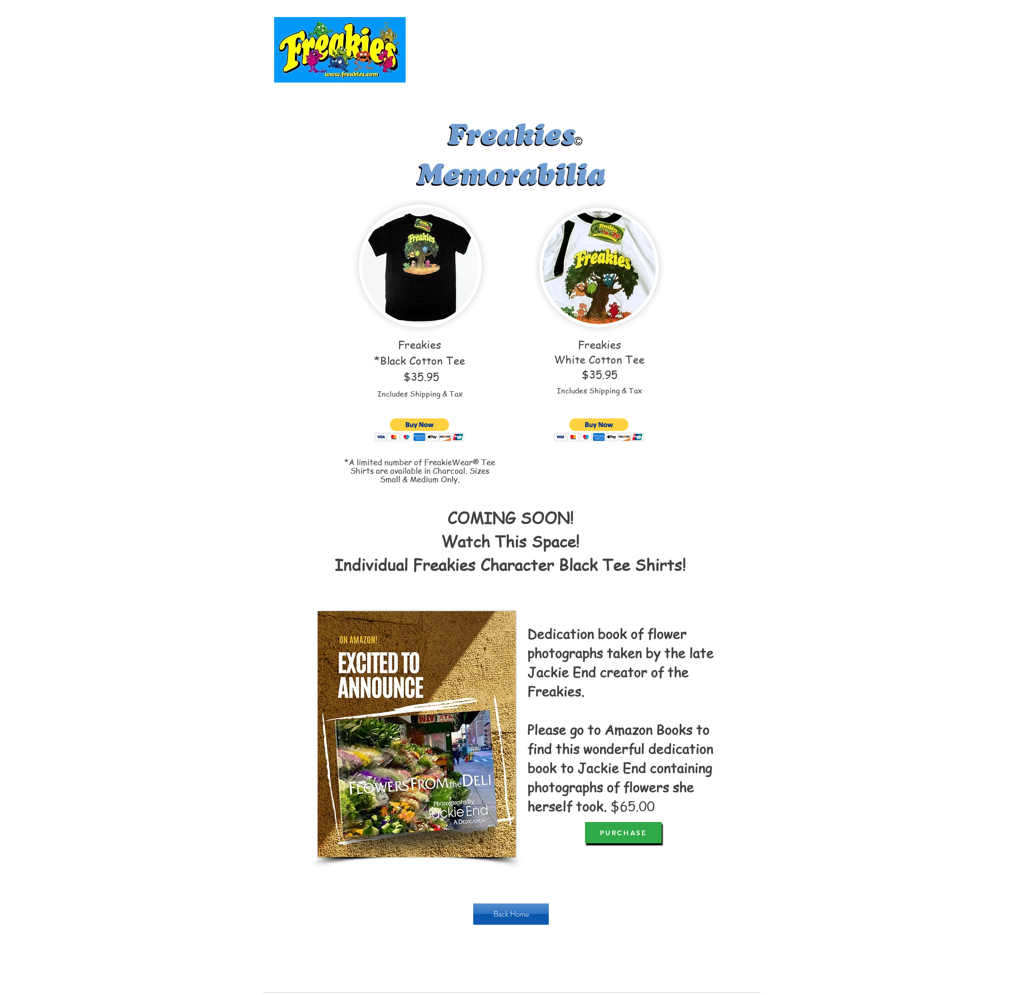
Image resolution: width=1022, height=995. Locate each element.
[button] (419, 429)
